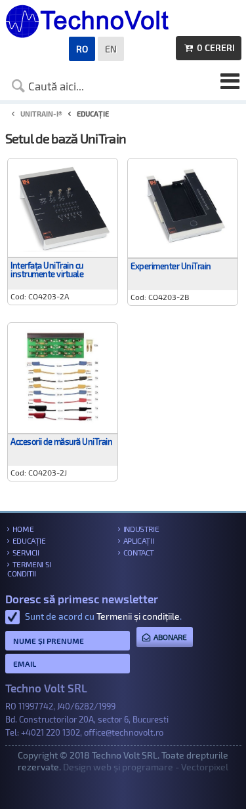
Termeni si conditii (29, 568)
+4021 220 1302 (50, 732)
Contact (138, 552)
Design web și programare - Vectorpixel (145, 766)
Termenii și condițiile (138, 616)
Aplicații (138, 540)
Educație (29, 540)
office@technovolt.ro (123, 732)
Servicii (25, 552)
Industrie (141, 528)
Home (22, 528)
